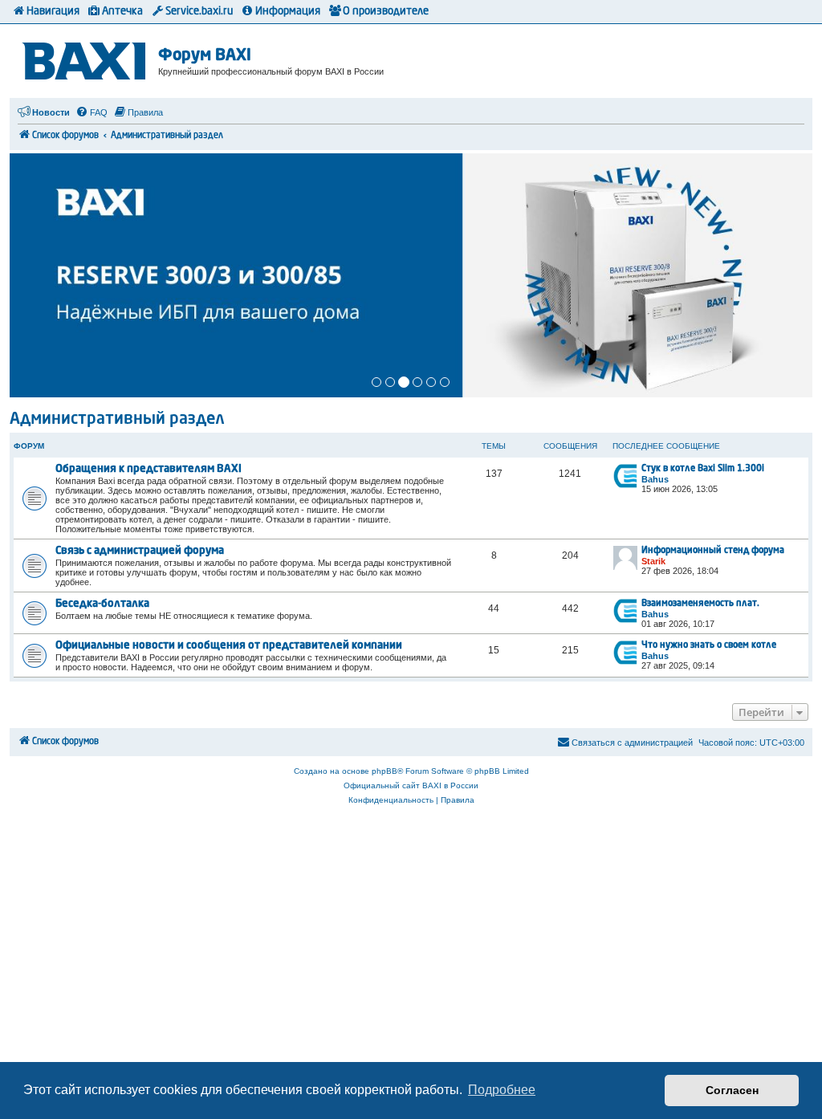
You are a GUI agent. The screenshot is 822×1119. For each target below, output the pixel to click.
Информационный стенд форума (712, 551)
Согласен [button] (732, 1090)
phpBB (384, 771)
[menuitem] (91, 112)
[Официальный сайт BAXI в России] (86, 58)
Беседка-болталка (102, 604)
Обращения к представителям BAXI (148, 469)
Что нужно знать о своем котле (708, 645)
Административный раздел (117, 420)
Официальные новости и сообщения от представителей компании (228, 646)
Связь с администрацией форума (139, 551)
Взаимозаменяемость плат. (700, 604)
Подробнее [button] (501, 1090)
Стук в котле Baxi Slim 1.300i (702, 469)
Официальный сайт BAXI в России (411, 785)
